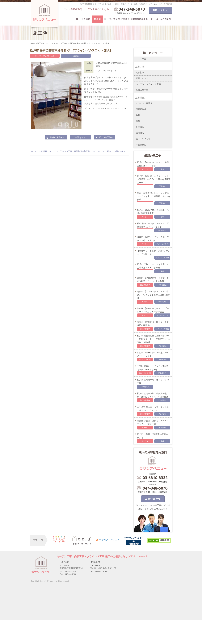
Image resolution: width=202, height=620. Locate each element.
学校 (138, 115)
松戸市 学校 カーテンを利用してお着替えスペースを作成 (153, 266)
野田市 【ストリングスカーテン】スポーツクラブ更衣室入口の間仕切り (153, 294)
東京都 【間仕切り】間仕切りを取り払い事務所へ (153, 323)
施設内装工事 (142, 90)
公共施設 (76, 56)
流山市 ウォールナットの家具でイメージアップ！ (153, 354)
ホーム (34, 151)
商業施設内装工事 (139, 19)
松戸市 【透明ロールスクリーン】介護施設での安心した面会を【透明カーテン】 (153, 179)
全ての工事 (141, 59)
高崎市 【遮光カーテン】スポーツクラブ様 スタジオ (153, 238)
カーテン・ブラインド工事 (116, 19)
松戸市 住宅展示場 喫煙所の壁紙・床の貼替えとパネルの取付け (152, 395)
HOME (77, 19)
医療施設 (140, 133)
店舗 (138, 121)
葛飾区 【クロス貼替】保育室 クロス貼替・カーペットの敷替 (153, 279)
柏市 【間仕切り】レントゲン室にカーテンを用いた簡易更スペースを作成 (153, 196)
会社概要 (86, 19)
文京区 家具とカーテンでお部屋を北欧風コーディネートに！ (153, 368)
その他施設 (141, 145)
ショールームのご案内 (160, 19)
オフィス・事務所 (144, 103)
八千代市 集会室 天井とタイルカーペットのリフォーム (153, 408)
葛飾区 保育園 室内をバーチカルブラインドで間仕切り (153, 422)
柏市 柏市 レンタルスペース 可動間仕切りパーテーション (153, 225)
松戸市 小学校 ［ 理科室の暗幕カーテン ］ (153, 436)
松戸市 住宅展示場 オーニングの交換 (153, 381)
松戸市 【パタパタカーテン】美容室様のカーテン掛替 (153, 164)
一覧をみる (80, 137)
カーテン (145, 169)
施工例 (97, 19)
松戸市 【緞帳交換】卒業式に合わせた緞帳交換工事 (153, 211)
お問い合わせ (120, 151)
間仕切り (140, 72)
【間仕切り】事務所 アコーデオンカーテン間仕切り (153, 252)
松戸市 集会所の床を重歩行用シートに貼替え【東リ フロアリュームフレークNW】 (153, 338)
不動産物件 (141, 109)
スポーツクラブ (143, 139)
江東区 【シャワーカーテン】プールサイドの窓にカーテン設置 (153, 310)
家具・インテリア (144, 78)
